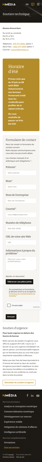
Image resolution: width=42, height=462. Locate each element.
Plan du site (20, 457)
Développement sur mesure (18, 416)
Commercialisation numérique (19, 411)
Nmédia (11, 454)
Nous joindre (32, 4)
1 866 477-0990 (19, 47)
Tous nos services (11, 447)
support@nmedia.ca (19, 50)
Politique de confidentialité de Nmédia (22, 295)
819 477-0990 (19, 44)
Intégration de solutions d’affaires (20, 427)
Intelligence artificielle (15, 432)
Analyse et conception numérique (20, 406)
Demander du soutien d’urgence (19, 382)
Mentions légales (8, 457)
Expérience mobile (13, 422)
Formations (9, 442)
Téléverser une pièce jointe (19, 282)
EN (27, 4)
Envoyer (11, 317)
